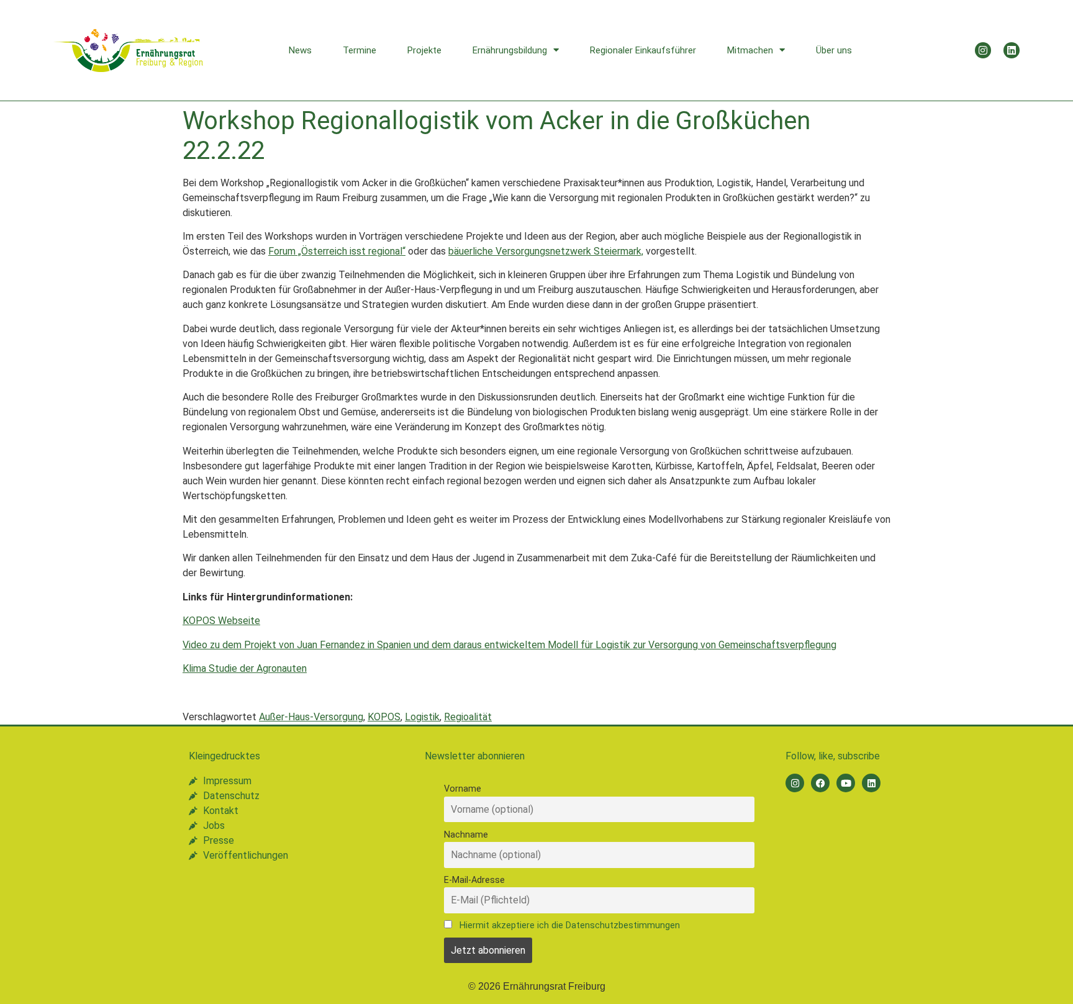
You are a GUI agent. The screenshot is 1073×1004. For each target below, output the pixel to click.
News (300, 50)
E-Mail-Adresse (474, 880)
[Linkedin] (1011, 50)
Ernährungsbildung (510, 50)
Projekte (424, 50)
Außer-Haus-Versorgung (311, 717)
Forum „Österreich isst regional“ (336, 251)
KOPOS (384, 717)
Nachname (466, 835)
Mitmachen (750, 50)
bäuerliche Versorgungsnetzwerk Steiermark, (545, 251)
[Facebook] (820, 783)
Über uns (834, 50)
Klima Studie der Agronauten (245, 668)
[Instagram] (983, 50)
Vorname (462, 789)
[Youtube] (845, 783)
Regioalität (468, 717)
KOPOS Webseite (221, 620)
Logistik (422, 717)
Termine (359, 50)
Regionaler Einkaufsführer (643, 50)
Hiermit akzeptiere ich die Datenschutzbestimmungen (570, 925)
